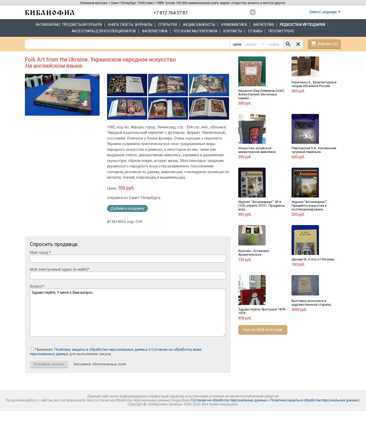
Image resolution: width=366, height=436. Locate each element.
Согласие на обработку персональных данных (229, 400)
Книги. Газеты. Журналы (130, 25)
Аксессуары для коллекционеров (104, 31)
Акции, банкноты (199, 25)
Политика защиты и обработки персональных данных (314, 400)
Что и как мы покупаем (195, 31)
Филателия (263, 25)
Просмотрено (281, 31)
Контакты (232, 31)
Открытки (167, 25)
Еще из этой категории (262, 329)
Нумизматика (234, 25)
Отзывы (255, 31)
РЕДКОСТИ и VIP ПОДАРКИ (302, 25)
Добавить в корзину (127, 208)
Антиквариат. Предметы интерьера (69, 25)
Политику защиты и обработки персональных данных (100, 349)
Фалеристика (155, 31)
